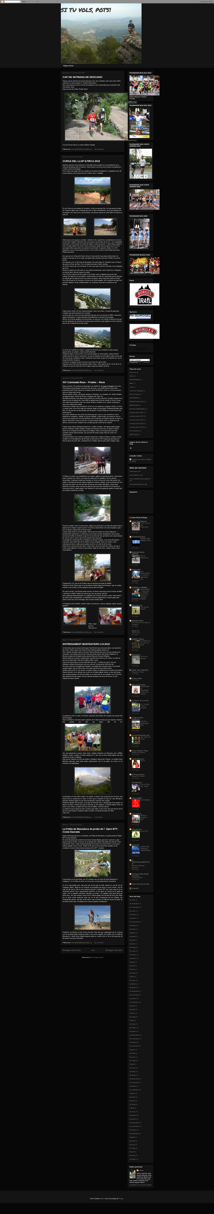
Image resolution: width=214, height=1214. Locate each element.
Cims (131, 387)
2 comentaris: (98, 817)
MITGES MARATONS (137, 409)
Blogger (121, 1198)
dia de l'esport (134, 394)
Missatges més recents (72, 950)
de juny (132, 944)
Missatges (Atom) (97, 957)
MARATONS (134, 405)
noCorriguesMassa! (139, 521)
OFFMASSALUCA (138, 537)
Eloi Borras (136, 655)
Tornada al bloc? (137, 877)
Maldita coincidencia (138, 752)
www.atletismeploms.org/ (138, 484)
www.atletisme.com (136, 475)
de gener (133, 918)
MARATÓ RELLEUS (137, 401)
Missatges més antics (113, 950)
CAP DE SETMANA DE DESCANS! (82, 77)
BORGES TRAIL (138, 621)
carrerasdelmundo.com (140, 735)
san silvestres (134, 431)
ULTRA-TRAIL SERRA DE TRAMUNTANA (145, 848)
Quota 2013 (144, 831)
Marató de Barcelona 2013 (143, 817)
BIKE (131, 383)
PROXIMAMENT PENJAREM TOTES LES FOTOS (144, 690)
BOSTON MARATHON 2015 (144, 723)
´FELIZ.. (143, 761)
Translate (146, 362)
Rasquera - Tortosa (138, 672)
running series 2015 (137, 423)
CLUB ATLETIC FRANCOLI (137, 718)
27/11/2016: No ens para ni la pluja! (145, 643)
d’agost (132, 933)
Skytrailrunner (137, 605)
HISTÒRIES (134, 398)
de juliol (132, 940)
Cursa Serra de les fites (140, 884)
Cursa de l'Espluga (136, 391)
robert (141, 1170)
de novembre (134, 907)
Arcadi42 (135, 888)
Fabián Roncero (138, 759)
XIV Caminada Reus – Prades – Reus (84, 382)
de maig (132, 947)
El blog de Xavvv (138, 774)
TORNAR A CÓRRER (139, 587)
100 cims (133, 372)
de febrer (133, 914)
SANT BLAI (133, 434)
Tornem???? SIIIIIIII (138, 776)
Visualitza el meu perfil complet (140, 1185)
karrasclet (135, 845)
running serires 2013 (137, 427)
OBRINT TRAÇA (138, 639)
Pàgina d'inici (68, 66)
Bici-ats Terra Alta (138, 685)
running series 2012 (137, 416)
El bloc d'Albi (137, 678)
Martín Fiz (135, 631)
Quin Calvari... (137, 814)
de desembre (134, 903)
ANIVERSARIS (135, 380)
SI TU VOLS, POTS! (86, 10)
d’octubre (133, 998)
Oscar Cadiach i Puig (140, 751)
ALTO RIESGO (145, 800)
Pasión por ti (136, 633)
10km (131, 376)
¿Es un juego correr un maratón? (144, 706)
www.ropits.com (135, 471)
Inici (93, 950)
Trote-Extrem (137, 829)
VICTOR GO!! (137, 782)
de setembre (134, 1002)
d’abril (132, 976)
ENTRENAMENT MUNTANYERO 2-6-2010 (86, 644)
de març (132, 900)
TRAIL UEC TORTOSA (140, 670)
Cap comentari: (99, 149)
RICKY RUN (136, 570)
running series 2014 (137, 420)
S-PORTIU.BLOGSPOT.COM (141, 862)
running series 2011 (136, 412)
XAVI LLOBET (137, 798)
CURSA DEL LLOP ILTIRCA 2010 (81, 161)
